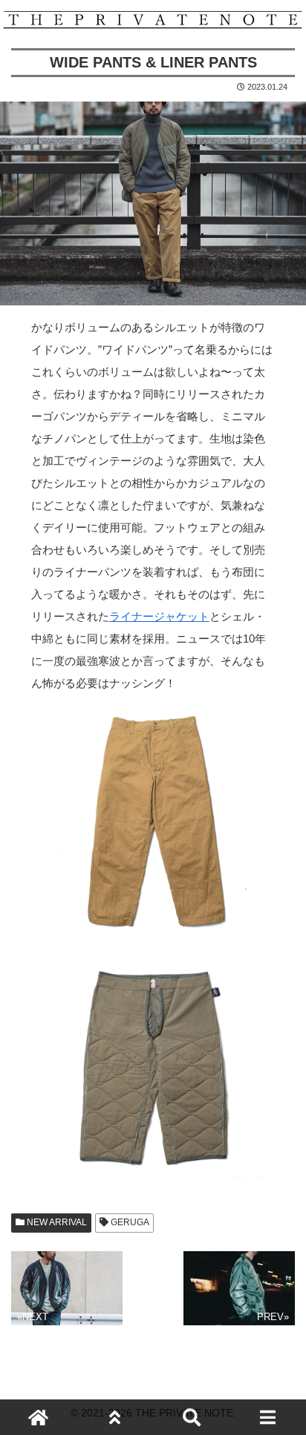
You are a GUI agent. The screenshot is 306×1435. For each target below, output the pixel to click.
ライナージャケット (159, 616)
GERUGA (128, 1222)
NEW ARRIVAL (56, 1222)
